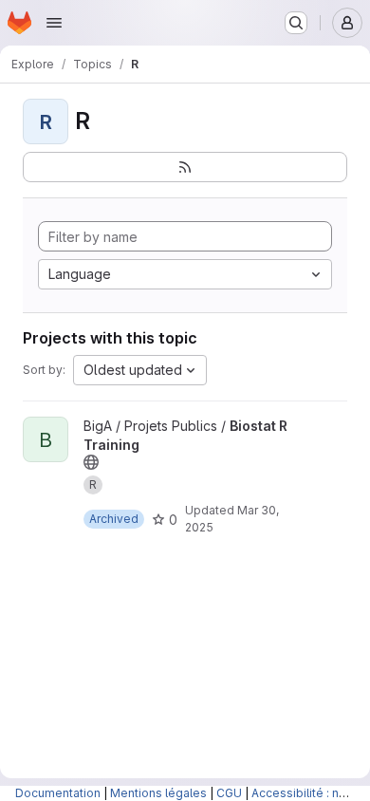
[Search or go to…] (296, 22)
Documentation (58, 793)
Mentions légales (158, 793)
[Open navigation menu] (54, 23)
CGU (229, 793)
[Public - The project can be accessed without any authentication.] (91, 462)
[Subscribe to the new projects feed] (185, 167)
